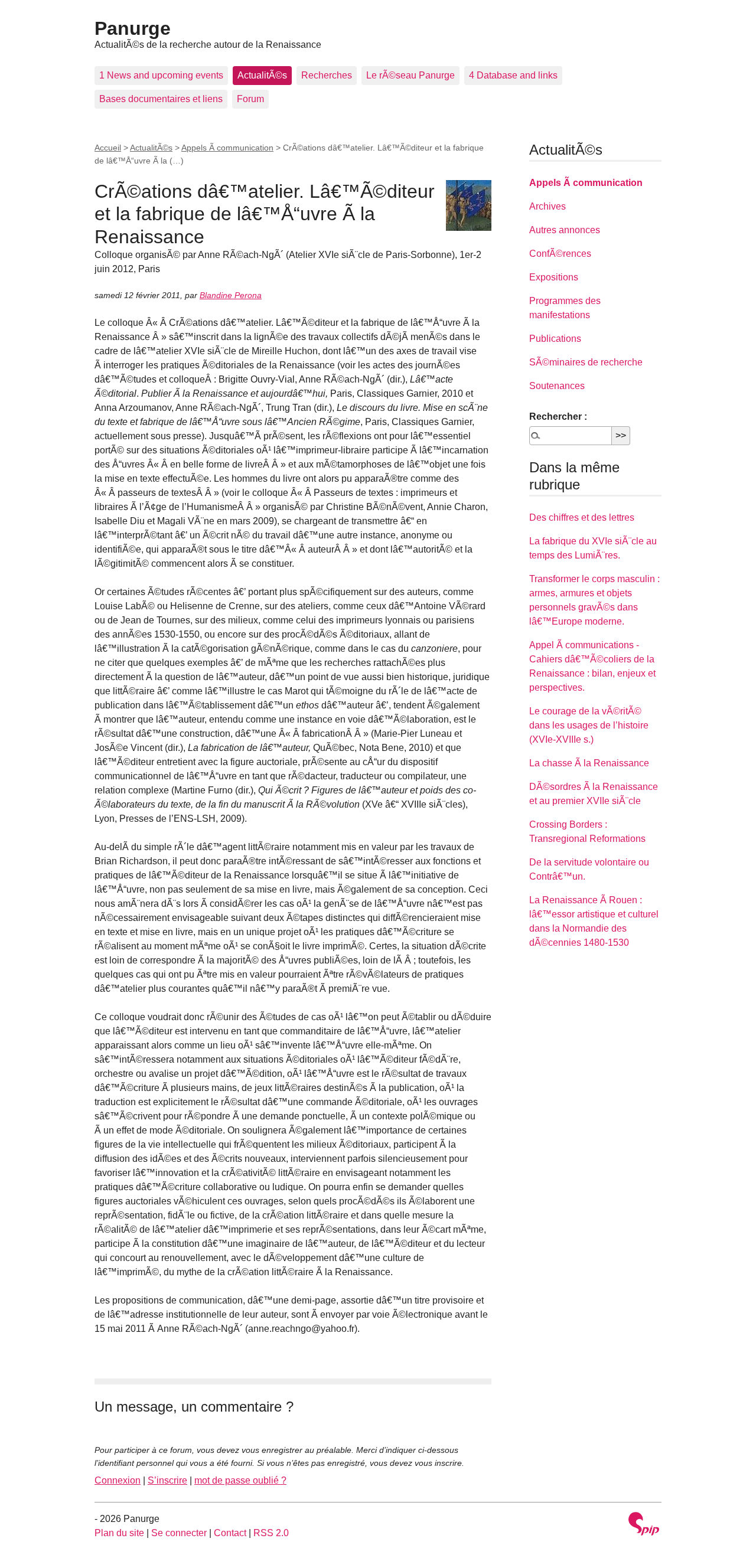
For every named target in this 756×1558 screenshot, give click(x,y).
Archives (547, 206)
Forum (250, 99)
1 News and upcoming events (161, 75)
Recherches (326, 75)
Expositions (553, 277)
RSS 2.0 (271, 1533)
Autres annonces (564, 230)
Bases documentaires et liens (161, 99)
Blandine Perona (231, 295)
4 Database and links (513, 75)
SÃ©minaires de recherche (586, 362)
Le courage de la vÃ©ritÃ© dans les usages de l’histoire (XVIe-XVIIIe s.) (589, 725)
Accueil (107, 147)
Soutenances (557, 386)
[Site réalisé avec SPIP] (644, 1525)
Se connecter (179, 1533)
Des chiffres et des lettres (581, 517)
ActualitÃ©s (262, 75)
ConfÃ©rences (560, 254)
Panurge (132, 28)
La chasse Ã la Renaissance (589, 763)
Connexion (117, 1480)
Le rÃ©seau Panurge (410, 75)
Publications (555, 339)
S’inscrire (167, 1480)
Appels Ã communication (227, 147)
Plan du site (119, 1533)
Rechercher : (558, 416)
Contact (230, 1533)
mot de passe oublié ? (240, 1480)
